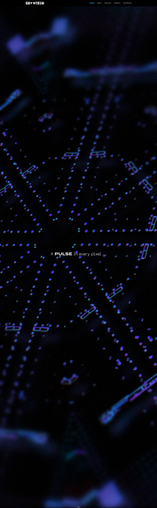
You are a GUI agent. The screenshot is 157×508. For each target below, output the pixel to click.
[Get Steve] (34, 3)
